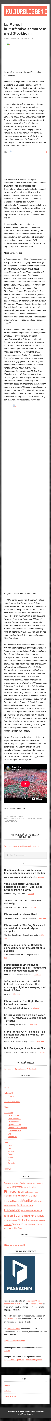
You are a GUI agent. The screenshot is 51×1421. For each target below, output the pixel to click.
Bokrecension (13, 1115)
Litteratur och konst (12, 1101)
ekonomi (25, 1187)
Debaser (33, 1183)
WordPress (22, 1414)
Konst (30, 1196)
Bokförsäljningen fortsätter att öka (24, 1048)
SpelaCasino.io (37, 1303)
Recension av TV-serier (17, 1127)
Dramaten (17, 1187)
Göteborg (29, 1191)
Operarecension (14, 1124)
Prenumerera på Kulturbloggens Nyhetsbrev (22, 846)
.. (4, 1081)
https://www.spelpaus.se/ (14, 1359)
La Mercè (28, 818)
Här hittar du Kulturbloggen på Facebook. (20, 1069)
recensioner (25, 1211)
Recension (8, 1112)
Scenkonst (28, 1215)
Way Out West (16, 1227)
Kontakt (7, 1385)
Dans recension (14, 1118)
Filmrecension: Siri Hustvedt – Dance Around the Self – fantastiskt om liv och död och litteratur (25, 967)
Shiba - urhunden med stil (14, 1245)
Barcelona (19, 818)
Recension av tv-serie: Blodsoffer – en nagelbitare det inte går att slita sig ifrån (25, 947)
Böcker (23, 1183)
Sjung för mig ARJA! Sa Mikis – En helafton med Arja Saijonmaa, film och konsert (24, 1034)
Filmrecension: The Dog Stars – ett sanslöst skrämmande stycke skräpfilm (24, 928)
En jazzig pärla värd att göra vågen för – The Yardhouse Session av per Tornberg (25, 1017)
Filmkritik (33, 1186)
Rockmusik (37, 1210)
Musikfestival (36, 1201)
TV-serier (11, 1163)
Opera (10, 1154)
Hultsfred (36, 1192)
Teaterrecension (29, 1224)
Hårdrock (8, 1195)
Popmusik (28, 1205)
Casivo (7, 1350)
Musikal (11, 1151)
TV (9, 1160)
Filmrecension (13, 1121)
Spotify (15, 1220)
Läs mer (41, 876)
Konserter (22, 1195)
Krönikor (11, 1096)
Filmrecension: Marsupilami (20, 914)
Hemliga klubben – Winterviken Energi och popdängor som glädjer (24, 871)
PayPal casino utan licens (14, 1340)
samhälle (8, 1215)
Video (6, 1228)
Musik (6, 1107)
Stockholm (23, 1220)
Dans (10, 1145)
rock (30, 1211)
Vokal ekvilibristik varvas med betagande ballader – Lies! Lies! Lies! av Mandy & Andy (23, 886)
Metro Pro (23, 1411)
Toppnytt (7, 1168)
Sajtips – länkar (10, 1396)
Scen (21, 816)
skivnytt (39, 1215)
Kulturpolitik (8, 1093)
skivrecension (8, 1220)
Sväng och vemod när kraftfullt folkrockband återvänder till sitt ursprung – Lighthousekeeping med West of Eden (25, 986)
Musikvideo (8, 1205)
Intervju (7, 1087)
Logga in (30, 1414)
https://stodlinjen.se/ (34, 1359)
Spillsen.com (12, 1318)
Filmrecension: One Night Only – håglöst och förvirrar (23, 1002)
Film (9, 1148)
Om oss (7, 1390)
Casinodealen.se (13, 1328)
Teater (10, 1157)
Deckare (39, 1183)
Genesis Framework (36, 1411)
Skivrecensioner (14, 1130)
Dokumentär (8, 1187)
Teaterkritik (12, 1136)
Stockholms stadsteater (37, 1220)
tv (36, 1224)
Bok (6, 1183)
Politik (20, 1205)
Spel (9, 1133)
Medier (18, 1201)
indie (15, 1195)
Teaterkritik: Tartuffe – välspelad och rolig (23, 902)
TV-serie (40, 1224)
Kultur (34, 1195)
